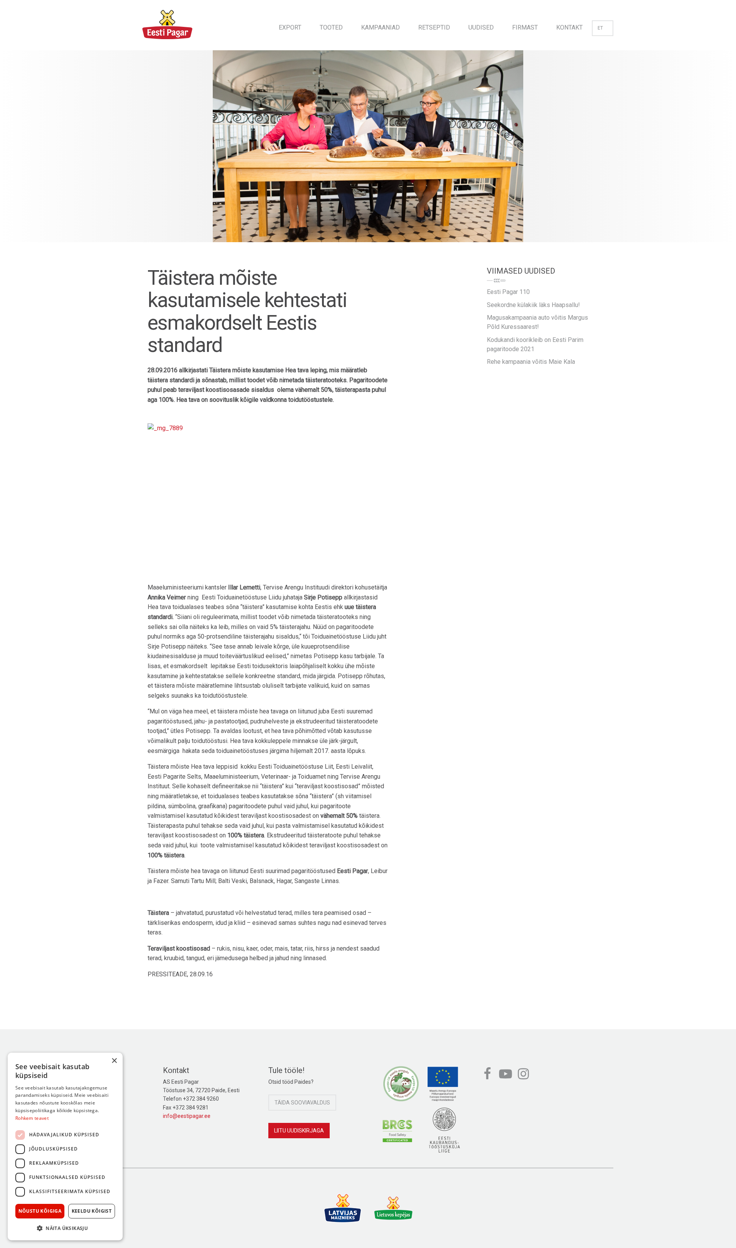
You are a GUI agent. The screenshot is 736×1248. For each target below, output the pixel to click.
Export (290, 27)
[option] (368, 154)
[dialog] (65, 1146)
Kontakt (569, 27)
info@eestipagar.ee (186, 1116)
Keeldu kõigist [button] (92, 1211)
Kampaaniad (380, 27)
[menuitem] (289, 25)
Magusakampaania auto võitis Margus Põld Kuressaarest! (537, 322)
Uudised (481, 27)
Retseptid (434, 27)
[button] (65, 1228)
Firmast (525, 27)
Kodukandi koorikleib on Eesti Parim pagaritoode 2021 (535, 344)
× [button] (114, 1061)
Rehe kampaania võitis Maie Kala (531, 361)
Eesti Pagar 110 (508, 291)
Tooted (331, 27)
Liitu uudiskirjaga (299, 1130)
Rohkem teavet (32, 1118)
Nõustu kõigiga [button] (40, 1211)
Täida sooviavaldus (302, 1102)
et (600, 28)
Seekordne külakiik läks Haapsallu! (533, 305)
